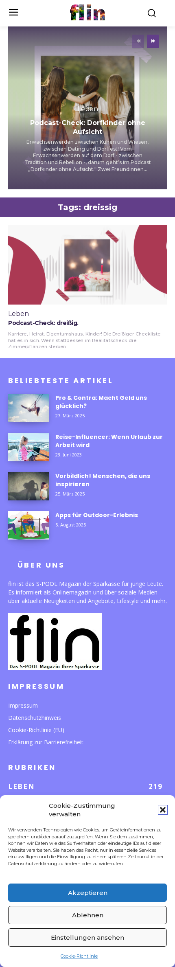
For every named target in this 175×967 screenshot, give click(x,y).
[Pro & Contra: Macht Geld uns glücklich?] (28, 408)
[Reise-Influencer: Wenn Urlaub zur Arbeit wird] (28, 447)
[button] (163, 810)
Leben (87, 109)
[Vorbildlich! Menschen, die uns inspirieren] (28, 486)
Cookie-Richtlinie (79, 956)
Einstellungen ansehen (87, 937)
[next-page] (153, 41)
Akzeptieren (87, 893)
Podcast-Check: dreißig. (43, 323)
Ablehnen (87, 915)
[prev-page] (138, 41)
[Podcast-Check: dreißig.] (87, 265)
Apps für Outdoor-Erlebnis (96, 515)
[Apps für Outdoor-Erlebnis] (28, 525)
